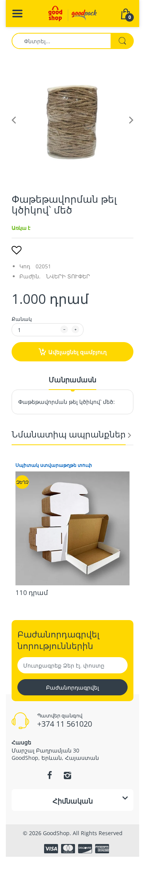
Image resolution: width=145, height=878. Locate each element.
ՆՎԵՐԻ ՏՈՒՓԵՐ (68, 276)
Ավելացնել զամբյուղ (77, 352)
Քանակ (22, 318)
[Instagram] (67, 775)
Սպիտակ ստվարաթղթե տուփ (53, 465)
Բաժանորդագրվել (72, 687)
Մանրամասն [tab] (72, 379)
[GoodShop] (72, 13)
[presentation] (122, 435)
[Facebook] (50, 775)
